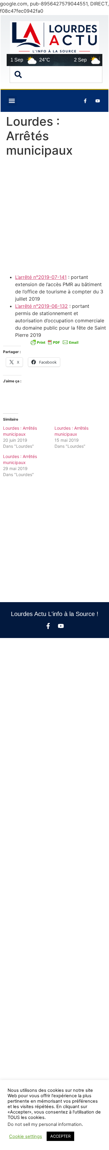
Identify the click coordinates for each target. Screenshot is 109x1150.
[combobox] (56, 74)
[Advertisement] (54, 217)
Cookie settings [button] (25, 1136)
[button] (12, 101)
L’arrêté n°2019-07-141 (41, 277)
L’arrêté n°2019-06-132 (41, 306)
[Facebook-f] (48, 626)
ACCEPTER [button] (60, 1136)
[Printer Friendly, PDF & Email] (54, 342)
